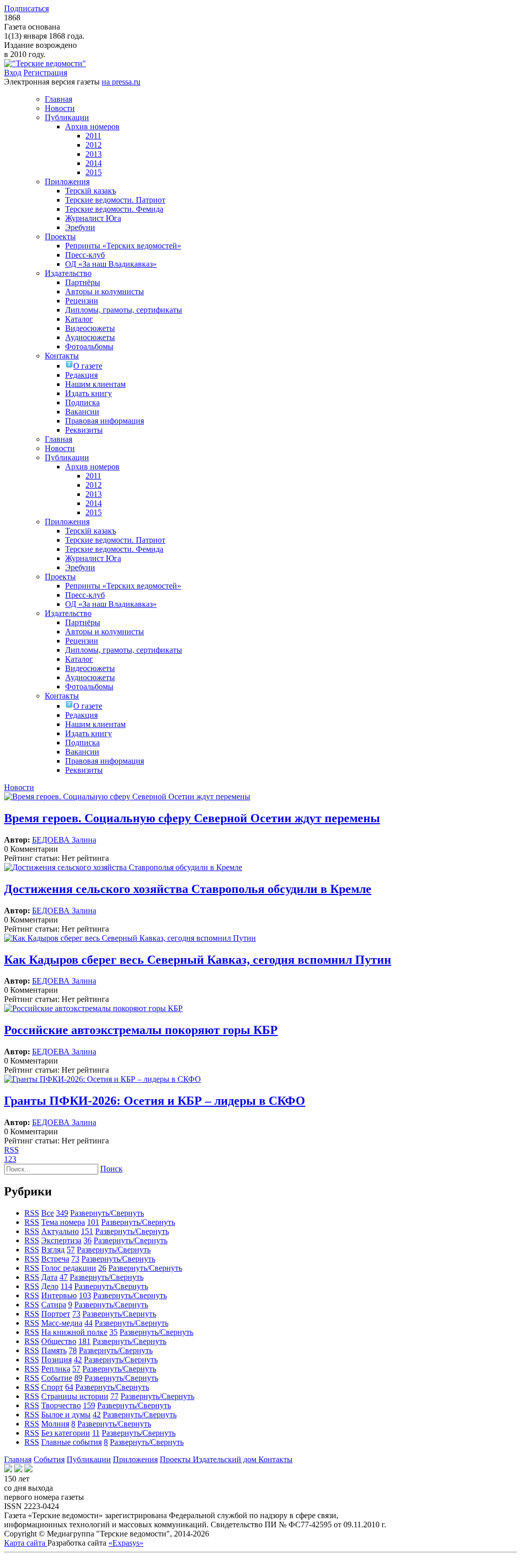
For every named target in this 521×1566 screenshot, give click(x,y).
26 (102, 1268)
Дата (49, 1277)
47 (64, 1277)
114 (66, 1286)
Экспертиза (61, 1240)
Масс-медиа (61, 1323)
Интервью (59, 1295)
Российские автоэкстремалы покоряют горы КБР (141, 1030)
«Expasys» (125, 1543)
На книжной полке (74, 1332)
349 (62, 1213)
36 (87, 1240)
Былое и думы (66, 1414)
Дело (50, 1286)
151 (87, 1231)
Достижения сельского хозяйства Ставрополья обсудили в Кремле (187, 889)
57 (71, 1249)
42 (78, 1359)
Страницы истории (74, 1396)
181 (84, 1341)
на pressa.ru (121, 81)
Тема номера (63, 1222)
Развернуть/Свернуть (107, 1213)
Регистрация (45, 72)
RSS (11, 1149)
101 (93, 1222)
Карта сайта (25, 1543)
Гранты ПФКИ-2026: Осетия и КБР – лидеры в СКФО (154, 1100)
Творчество (61, 1405)
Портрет (55, 1313)
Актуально (60, 1231)
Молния (55, 1423)
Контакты (275, 1459)
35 (113, 1332)
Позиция (56, 1359)
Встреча (55, 1258)
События (49, 1459)
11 (96, 1433)
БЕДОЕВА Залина (64, 839)
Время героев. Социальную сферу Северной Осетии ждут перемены (192, 818)
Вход (12, 72)
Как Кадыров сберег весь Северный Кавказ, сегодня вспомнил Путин (197, 959)
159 (89, 1405)
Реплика (55, 1368)
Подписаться (26, 8)
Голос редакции (68, 1268)
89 (78, 1378)
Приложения (135, 1459)
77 (114, 1396)
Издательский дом (225, 1459)
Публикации (89, 1459)
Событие (56, 1378)
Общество (58, 1341)
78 (73, 1350)
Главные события (71, 1442)
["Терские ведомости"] (45, 63)
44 (88, 1323)
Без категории (65, 1433)
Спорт (52, 1387)
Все (47, 1213)
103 (85, 1295)
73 (75, 1258)
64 (69, 1387)
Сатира (53, 1304)
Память (54, 1350)
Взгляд (53, 1249)
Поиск (111, 1168)
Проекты (176, 1459)
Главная (18, 1459)
